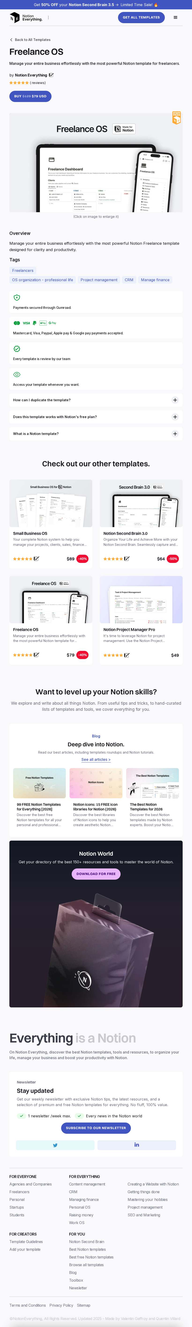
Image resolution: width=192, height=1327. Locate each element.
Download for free (96, 874)
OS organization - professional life (42, 279)
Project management (99, 279)
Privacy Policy (61, 1305)
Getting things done (144, 1191)
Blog (73, 1272)
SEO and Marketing (144, 1215)
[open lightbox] (96, 162)
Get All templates (141, 17)
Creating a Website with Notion (153, 1184)
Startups (16, 1207)
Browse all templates (86, 1264)
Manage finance (155, 279)
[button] (176, 18)
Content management (87, 1184)
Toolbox (76, 1280)
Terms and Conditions (27, 1305)
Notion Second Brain (86, 1241)
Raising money (81, 1215)
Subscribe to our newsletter (96, 1128)
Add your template (25, 1249)
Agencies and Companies (30, 1184)
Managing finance (84, 1199)
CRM (129, 279)
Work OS (77, 1222)
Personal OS (79, 1207)
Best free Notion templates (91, 1257)
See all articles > (96, 759)
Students (16, 1215)
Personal (16, 1199)
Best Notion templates (87, 1249)
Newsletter (78, 1288)
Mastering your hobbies (147, 1199)
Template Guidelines (26, 1241)
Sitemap (83, 1305)
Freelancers (22, 270)
